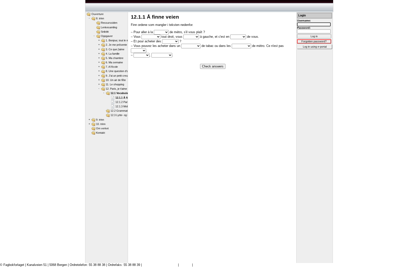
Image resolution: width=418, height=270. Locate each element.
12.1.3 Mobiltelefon (126, 106)
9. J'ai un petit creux (117, 75)
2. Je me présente (116, 44)
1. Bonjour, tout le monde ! (121, 40)
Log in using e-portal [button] (315, 46)
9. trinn (100, 119)
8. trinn (100, 18)
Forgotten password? (314, 41)
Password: (304, 27)
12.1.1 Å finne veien (127, 97)
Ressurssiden (109, 22)
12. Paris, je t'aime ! (117, 88)
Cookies (185, 265)
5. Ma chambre (114, 58)
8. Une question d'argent (120, 71)
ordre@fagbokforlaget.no (160, 265)
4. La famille (112, 53)
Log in (314, 36)
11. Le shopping (115, 84)
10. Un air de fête (116, 80)
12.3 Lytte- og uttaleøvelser (127, 115)
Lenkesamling (109, 27)
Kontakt (100, 132)
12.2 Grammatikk (121, 110)
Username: (304, 20)
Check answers (213, 66)
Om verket (102, 128)
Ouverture (97, 14)
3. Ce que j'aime (115, 49)
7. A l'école (112, 66)
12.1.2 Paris (122, 102)
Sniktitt (105, 31)
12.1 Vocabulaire (121, 93)
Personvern (202, 265)
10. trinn (100, 124)
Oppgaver (107, 36)
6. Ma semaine (114, 62)
